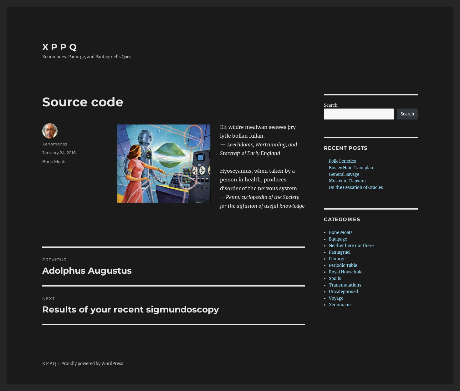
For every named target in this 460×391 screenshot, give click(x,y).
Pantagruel (339, 252)
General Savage (344, 174)
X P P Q (59, 47)
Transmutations (345, 285)
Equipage (338, 239)
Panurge (337, 259)
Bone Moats (54, 161)
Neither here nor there (351, 245)
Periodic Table (343, 265)
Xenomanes (54, 143)
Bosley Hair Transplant (352, 167)
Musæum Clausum (347, 181)
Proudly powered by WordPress (92, 363)
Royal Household (346, 272)
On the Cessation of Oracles (356, 187)
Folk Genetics (342, 161)
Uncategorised (343, 291)
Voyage (336, 298)
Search (331, 105)
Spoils (335, 278)
